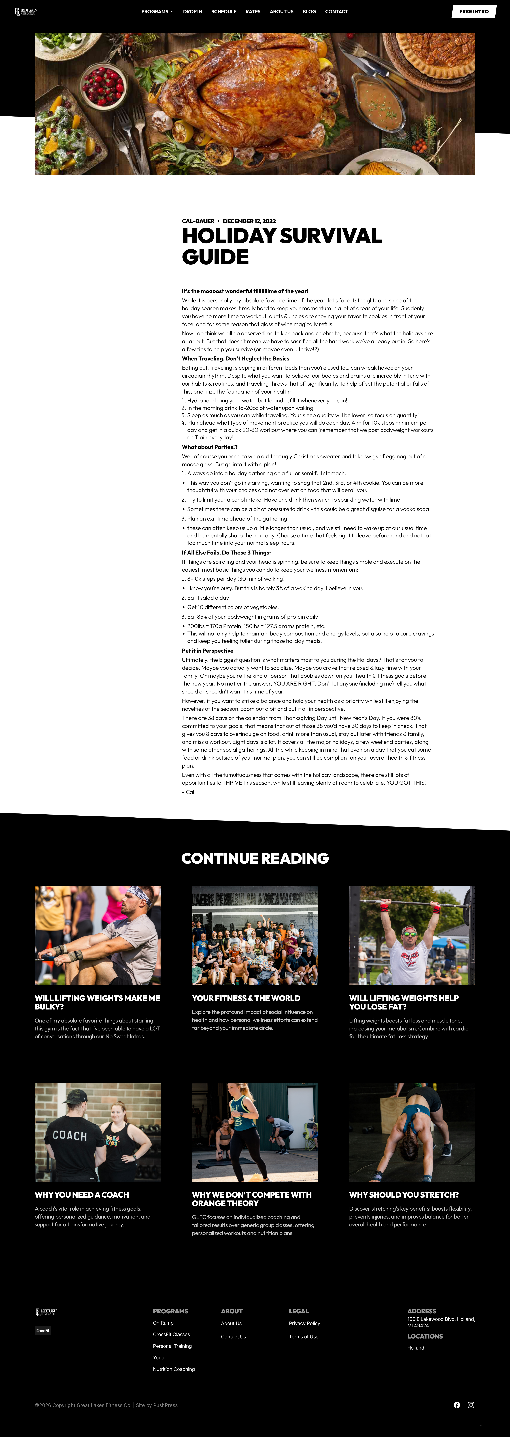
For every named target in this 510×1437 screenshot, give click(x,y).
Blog (309, 11)
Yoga (158, 1358)
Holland (415, 1348)
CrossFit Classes (171, 1334)
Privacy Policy (304, 1323)
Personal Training (172, 1346)
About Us (231, 1323)
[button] (157, 11)
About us (282, 11)
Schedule (224, 11)
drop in (192, 11)
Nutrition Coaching (174, 1369)
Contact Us (233, 1337)
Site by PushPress (157, 1405)
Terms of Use (303, 1337)
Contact (336, 11)
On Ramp (163, 1323)
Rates (253, 11)
